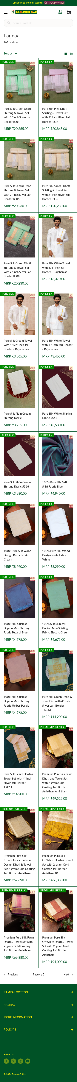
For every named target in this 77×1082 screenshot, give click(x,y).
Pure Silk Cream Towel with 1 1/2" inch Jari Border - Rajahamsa (18, 345)
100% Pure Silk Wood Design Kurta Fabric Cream (17, 555)
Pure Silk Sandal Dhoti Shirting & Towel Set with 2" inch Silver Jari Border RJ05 (18, 192)
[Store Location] (69, 12)
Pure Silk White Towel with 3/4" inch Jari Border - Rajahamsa (56, 268)
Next (66, 974)
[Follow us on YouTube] (27, 1061)
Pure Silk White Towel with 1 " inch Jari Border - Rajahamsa (57, 345)
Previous (13, 974)
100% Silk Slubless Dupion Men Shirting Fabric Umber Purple (16, 701)
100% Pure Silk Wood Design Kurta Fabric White (56, 555)
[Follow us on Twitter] (13, 1061)
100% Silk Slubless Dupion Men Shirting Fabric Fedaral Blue (16, 628)
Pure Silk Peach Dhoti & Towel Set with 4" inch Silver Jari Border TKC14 (18, 780)
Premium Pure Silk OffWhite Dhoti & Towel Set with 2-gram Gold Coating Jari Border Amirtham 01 (57, 864)
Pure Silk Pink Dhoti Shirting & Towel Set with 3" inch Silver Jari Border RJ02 (56, 115)
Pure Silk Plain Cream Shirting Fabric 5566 (17, 484)
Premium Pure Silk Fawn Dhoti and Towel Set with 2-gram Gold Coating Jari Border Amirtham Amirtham (57, 782)
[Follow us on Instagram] (20, 1061)
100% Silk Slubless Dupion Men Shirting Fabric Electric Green (55, 628)
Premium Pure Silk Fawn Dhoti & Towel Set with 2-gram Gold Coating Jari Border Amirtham (19, 944)
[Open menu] (5, 12)
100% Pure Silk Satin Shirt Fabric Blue (55, 484)
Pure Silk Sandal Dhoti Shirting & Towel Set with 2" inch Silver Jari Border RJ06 (56, 192)
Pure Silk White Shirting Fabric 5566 (57, 415)
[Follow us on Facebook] (6, 1061)
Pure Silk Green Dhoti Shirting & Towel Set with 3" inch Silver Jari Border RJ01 (18, 115)
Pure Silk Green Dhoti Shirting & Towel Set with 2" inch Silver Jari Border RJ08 (18, 270)
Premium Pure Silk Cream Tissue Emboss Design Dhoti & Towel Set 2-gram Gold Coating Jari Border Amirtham (19, 864)
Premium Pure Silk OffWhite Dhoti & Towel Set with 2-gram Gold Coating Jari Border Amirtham (57, 946)
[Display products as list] (71, 53)
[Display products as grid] (65, 53)
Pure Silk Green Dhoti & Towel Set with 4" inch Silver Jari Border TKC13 (57, 703)
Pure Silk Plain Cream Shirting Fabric (17, 415)
